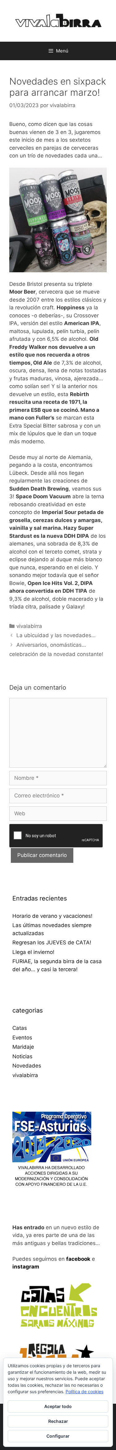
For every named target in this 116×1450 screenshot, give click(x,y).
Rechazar (58, 1421)
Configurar (58, 1436)
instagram (25, 1267)
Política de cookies (84, 1391)
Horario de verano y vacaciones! (52, 916)
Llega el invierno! (33, 952)
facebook (78, 1259)
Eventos (22, 1037)
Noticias (22, 1056)
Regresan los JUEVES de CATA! (51, 942)
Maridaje (23, 1047)
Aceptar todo (58, 1406)
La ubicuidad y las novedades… (56, 635)
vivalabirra (29, 626)
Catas (19, 1028)
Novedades (26, 1066)
